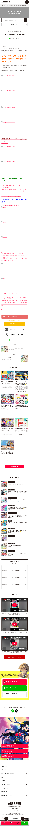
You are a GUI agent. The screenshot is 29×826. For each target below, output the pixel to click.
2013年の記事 (20, 587)
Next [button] (23, 819)
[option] (14, 819)
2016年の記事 (7, 584)
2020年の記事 (7, 577)
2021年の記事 (20, 573)
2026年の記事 (7, 566)
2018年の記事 (7, 580)
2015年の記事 (20, 584)
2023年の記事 (20, 570)
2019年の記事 (20, 577)
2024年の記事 (7, 570)
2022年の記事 (7, 573)
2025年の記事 (20, 566)
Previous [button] (6, 819)
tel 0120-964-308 (14, 809)
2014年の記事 (7, 587)
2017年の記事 (20, 580)
